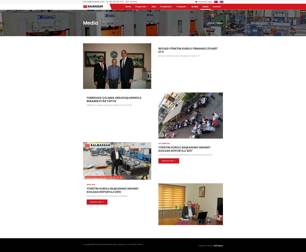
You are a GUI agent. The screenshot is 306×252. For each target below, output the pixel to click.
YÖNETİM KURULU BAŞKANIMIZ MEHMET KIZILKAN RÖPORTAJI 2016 (113, 190)
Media (205, 6)
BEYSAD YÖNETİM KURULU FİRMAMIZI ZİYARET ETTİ (188, 50)
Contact (217, 6)
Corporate (140, 6)
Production (165, 6)
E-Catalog (132, 1)
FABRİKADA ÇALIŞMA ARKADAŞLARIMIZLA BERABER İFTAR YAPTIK (114, 99)
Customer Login (205, 2)
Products (181, 6)
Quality (194, 6)
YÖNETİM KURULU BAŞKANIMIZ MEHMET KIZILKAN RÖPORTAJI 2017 (184, 149)
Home (128, 6)
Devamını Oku (168, 161)
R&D (154, 6)
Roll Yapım (218, 245)
